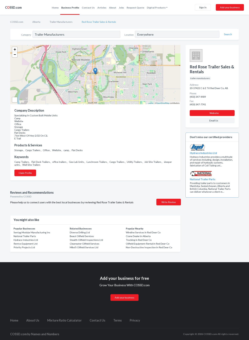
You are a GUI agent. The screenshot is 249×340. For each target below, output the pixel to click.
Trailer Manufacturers (60, 21)
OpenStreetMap (162, 103)
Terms (117, 320)
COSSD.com (16, 21)
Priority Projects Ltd (24, 247)
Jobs (121, 7)
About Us (32, 320)
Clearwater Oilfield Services (84, 243)
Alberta (36, 21)
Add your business (230, 7)
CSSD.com (13, 7)
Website (214, 113)
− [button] (15, 54)
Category (26, 34)
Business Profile (70, 7)
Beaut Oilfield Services (82, 236)
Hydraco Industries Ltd (26, 239)
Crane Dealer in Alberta (138, 236)
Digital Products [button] (156, 7)
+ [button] (15, 49)
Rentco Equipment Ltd (25, 243)
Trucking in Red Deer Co (139, 239)
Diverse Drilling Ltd (80, 232)
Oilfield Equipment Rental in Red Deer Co (147, 243)
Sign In (202, 7)
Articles (101, 7)
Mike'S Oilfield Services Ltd (84, 247)
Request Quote (135, 7)
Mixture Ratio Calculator (64, 320)
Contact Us (88, 7)
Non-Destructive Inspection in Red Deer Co (149, 247)
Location (129, 34)
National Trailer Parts (25, 236)
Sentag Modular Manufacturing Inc (32, 232)
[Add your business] (124, 293)
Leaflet (150, 103)
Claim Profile (25, 172)
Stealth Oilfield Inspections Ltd (86, 239)
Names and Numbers (45, 334)
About (112, 7)
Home (55, 7)
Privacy (135, 320)
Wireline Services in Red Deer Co (143, 232)
